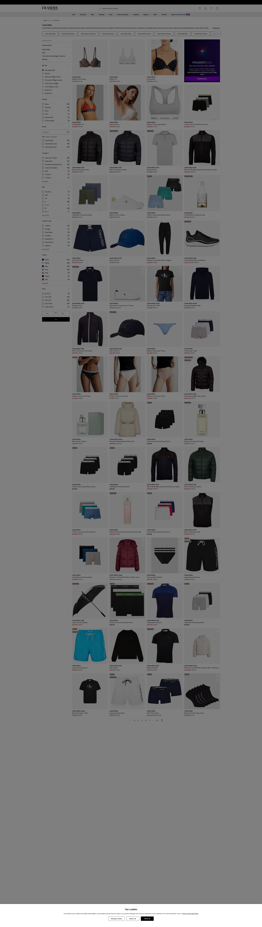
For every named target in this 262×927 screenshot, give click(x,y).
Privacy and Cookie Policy (190, 913)
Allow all (147, 918)
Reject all (133, 918)
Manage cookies (116, 918)
